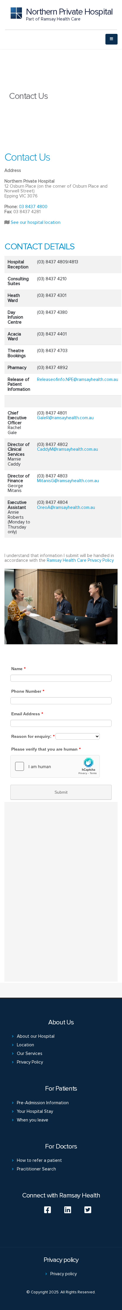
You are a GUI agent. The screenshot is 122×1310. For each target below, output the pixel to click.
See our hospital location (35, 222)
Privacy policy (63, 1273)
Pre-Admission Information (43, 1102)
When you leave (32, 1120)
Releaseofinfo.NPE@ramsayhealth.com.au (77, 379)
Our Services (29, 1053)
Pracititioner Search (36, 1169)
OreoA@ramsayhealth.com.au (66, 507)
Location (25, 1045)
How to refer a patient (39, 1160)
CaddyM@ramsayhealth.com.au (67, 449)
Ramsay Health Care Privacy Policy (80, 560)
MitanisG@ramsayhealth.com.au (68, 480)
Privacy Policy (30, 1062)
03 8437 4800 (33, 206)
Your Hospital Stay (35, 1111)
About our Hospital (35, 1036)
